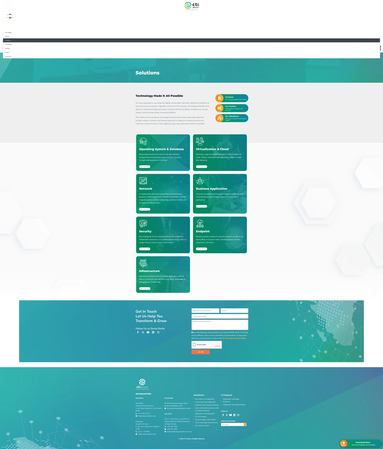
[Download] (219, 98)
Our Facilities (230, 106)
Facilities (41, 41)
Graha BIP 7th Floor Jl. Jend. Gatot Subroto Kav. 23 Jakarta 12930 (147, 426)
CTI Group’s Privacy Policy (235, 338)
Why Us (7, 41)
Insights (51, 41)
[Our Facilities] (219, 108)
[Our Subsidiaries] (219, 118)
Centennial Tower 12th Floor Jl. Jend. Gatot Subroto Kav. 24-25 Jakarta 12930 (148, 408)
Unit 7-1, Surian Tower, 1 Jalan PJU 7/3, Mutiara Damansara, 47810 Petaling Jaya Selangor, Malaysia (177, 421)
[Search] (380, 48)
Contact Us (62, 41)
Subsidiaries (29, 41)
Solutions (17, 41)
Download (229, 97)
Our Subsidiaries (232, 116)
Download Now (363, 442)
